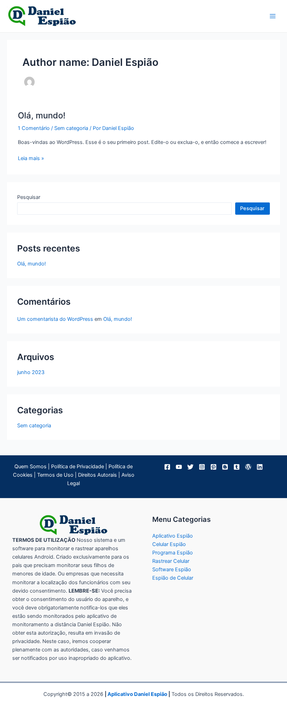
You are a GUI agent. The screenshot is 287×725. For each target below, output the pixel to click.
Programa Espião (172, 553)
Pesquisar (28, 197)
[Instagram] (202, 467)
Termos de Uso (55, 475)
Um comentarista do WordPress (55, 319)
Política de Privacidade (77, 466)
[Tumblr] (236, 467)
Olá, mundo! (41, 115)
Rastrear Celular (170, 561)
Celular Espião (169, 544)
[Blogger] (225, 467)
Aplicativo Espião (172, 536)
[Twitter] (190, 467)
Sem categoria (71, 128)
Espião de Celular (172, 578)
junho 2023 (30, 372)
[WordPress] (248, 467)
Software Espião (171, 569)
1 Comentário (34, 128)
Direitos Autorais (97, 475)
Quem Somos (30, 466)
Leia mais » (31, 159)
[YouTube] (179, 467)
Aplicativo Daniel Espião (137, 694)
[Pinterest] (213, 467)
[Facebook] (167, 467)
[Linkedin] (260, 467)
